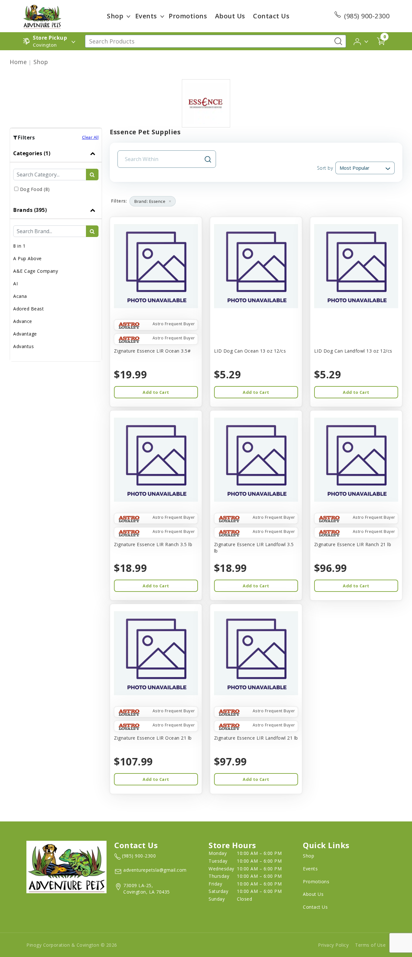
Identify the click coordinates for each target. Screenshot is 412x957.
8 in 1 (19, 246)
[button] (361, 41)
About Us (230, 16)
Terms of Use (370, 945)
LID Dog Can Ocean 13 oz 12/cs (250, 351)
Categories (31, 153)
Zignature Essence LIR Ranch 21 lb (352, 544)
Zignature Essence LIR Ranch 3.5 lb (153, 544)
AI (15, 283)
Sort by (325, 168)
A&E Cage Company (35, 271)
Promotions (188, 16)
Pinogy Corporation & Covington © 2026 (71, 945)
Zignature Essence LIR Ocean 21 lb (153, 738)
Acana (20, 296)
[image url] (42, 15)
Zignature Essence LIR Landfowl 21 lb (256, 738)
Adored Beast (28, 309)
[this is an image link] (66, 866)
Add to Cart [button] (156, 392)
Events (146, 16)
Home (18, 62)
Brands (30, 209)
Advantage (25, 334)
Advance (22, 321)
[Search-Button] (338, 41)
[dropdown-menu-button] (128, 16)
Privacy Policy (333, 945)
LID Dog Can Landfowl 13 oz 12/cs (353, 351)
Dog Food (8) (35, 189)
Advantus (23, 346)
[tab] (56, 173)
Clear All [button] (90, 137)
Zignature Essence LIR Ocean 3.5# (152, 351)
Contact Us (271, 16)
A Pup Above (27, 258)
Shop (115, 16)
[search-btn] (92, 174)
